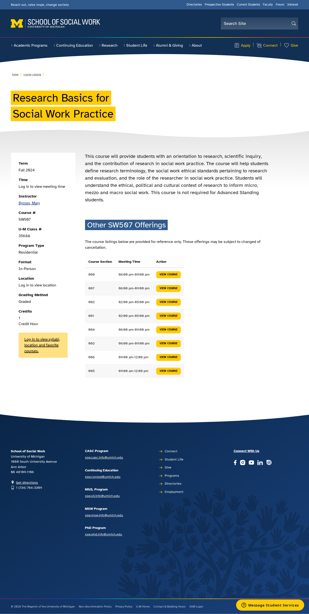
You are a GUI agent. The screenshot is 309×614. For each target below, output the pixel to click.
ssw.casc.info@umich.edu (104, 457)
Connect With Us (246, 451)
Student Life (136, 45)
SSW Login (196, 606)
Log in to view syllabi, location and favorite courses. (42, 345)
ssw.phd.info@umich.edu (103, 534)
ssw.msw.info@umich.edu (104, 515)
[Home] (55, 23)
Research (110, 45)
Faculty (268, 5)
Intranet (292, 5)
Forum (280, 5)
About (197, 45)
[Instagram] (242, 463)
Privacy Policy (123, 606)
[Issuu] (269, 463)
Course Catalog (32, 74)
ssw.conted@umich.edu (102, 477)
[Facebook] (235, 463)
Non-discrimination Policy (95, 606)
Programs (172, 475)
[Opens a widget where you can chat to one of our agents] (270, 605)
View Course (168, 274)
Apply (245, 45)
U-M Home (143, 606)
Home (15, 74)
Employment (174, 492)
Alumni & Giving (169, 45)
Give (294, 45)
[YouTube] (251, 463)
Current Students (248, 5)
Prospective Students (219, 5)
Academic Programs (31, 45)
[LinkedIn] (260, 463)
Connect (270, 45)
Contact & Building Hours (170, 606)
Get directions (27, 482)
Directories (194, 5)
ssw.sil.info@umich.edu (102, 496)
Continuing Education (74, 45)
